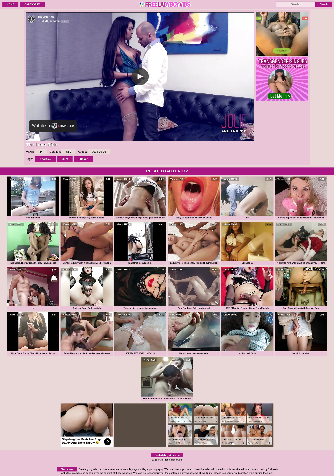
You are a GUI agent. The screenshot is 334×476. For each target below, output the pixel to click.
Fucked (83, 159)
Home (10, 4)
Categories (32, 4)
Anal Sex (45, 159)
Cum (65, 159)
